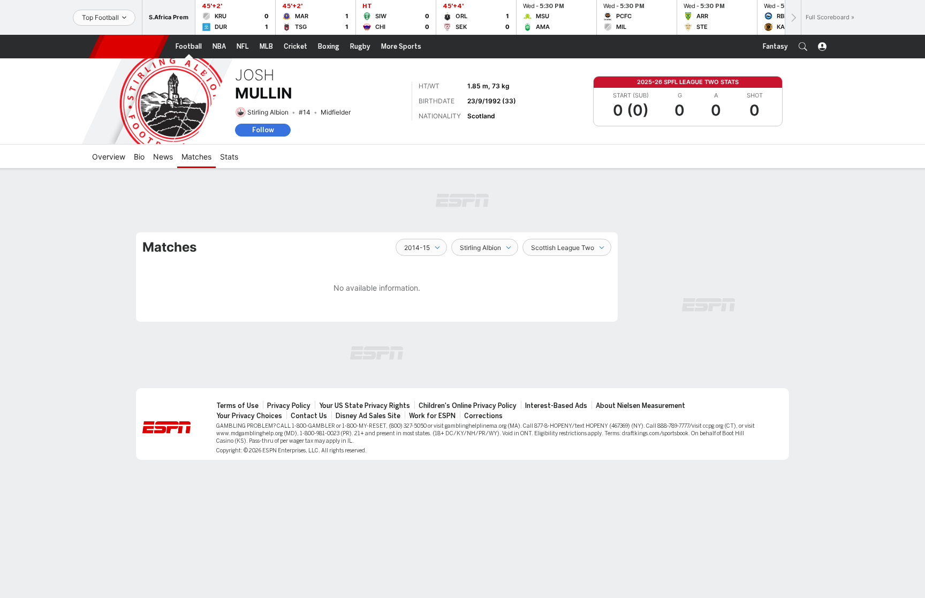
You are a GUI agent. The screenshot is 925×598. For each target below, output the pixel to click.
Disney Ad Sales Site (368, 416)
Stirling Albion (268, 112)
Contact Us (309, 416)
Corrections (483, 416)
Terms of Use (237, 406)
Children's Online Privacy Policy (468, 406)
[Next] (793, 17)
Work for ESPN (432, 416)
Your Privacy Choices (249, 416)
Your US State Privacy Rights (364, 406)
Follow (263, 130)
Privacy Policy (288, 406)
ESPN (129, 46)
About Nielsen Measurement (640, 406)
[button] (803, 46)
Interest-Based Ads (556, 406)
